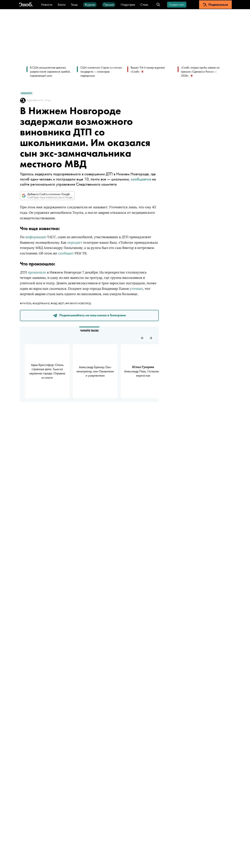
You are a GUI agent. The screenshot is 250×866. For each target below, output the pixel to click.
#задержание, (42, 303)
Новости (46, 4)
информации (35, 237)
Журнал (90, 4)
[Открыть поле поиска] (158, 5)
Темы (74, 4)
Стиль (144, 4)
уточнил (136, 288)
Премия (109, 4)
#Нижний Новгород (78, 303)
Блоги (62, 4)
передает (74, 242)
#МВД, (54, 303)
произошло (37, 272)
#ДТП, (61, 303)
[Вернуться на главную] (25, 5)
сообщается (141, 179)
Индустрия (128, 4)
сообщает (66, 253)
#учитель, (26, 303)
